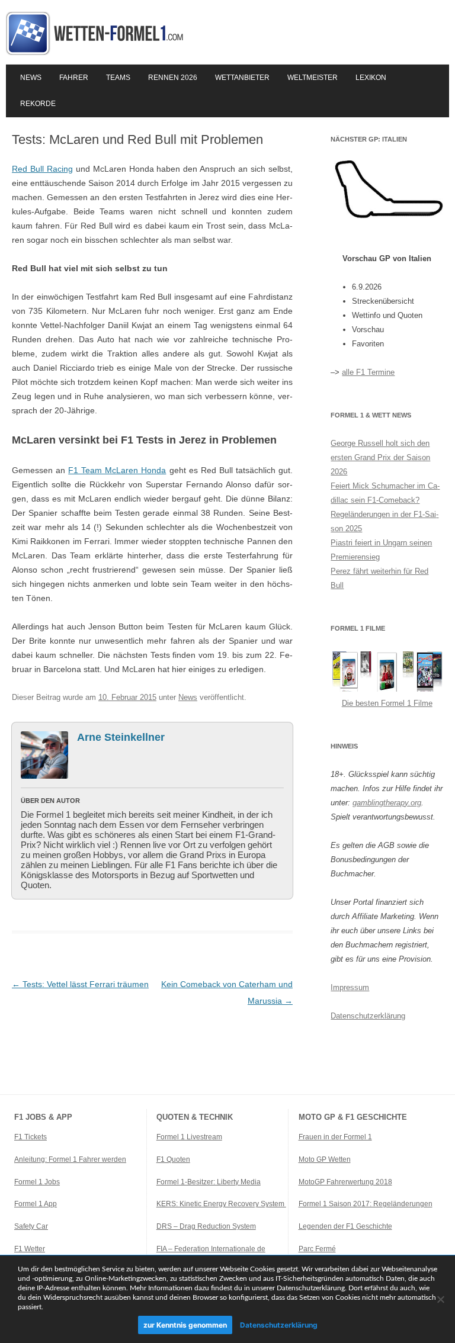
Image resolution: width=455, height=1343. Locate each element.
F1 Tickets (30, 1137)
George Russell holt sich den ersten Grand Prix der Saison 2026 (380, 457)
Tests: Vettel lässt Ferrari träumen (80, 984)
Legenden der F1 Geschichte (345, 1226)
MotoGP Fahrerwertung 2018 (345, 1182)
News (30, 77)
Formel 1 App (35, 1204)
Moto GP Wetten (325, 1159)
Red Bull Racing (42, 169)
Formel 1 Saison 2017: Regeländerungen (365, 1204)
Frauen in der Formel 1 (335, 1137)
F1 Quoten (173, 1159)
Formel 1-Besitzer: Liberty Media (208, 1182)
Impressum (350, 987)
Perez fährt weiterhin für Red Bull (379, 578)
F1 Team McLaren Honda (117, 470)
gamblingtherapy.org (387, 802)
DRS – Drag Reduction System (206, 1226)
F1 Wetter (29, 1249)
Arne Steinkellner (121, 737)
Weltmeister (312, 77)
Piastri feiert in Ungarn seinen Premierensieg (381, 549)
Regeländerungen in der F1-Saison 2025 (384, 521)
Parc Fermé (317, 1249)
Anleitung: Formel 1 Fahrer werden (70, 1159)
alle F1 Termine (368, 372)
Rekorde (38, 103)
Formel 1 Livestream (189, 1137)
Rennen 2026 (172, 77)
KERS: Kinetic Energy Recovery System (221, 1204)
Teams (118, 77)
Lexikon (370, 77)
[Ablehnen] (440, 1299)
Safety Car (31, 1226)
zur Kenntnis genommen (185, 1324)
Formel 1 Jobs (37, 1182)
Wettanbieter (242, 77)
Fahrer (73, 77)
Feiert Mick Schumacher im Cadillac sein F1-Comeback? (385, 493)
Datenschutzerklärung (368, 1015)
